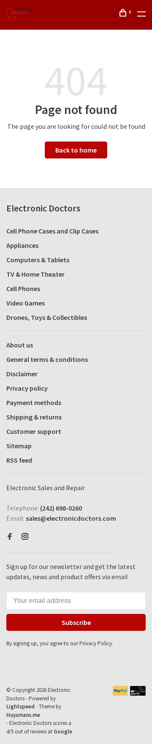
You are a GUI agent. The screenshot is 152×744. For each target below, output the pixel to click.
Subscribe (76, 622)
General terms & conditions (47, 359)
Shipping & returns (34, 417)
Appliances (22, 245)
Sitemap (19, 445)
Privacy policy (27, 388)
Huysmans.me (23, 715)
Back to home (76, 150)
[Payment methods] (120, 693)
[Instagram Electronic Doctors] (25, 537)
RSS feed (19, 460)
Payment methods (33, 402)
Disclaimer (22, 373)
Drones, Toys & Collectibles (46, 317)
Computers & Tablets (37, 259)
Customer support (33, 431)
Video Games (25, 303)
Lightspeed (20, 706)
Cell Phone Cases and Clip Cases (52, 231)
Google (63, 731)
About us (19, 345)
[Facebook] (9, 537)
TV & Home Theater (35, 274)
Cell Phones (23, 288)
